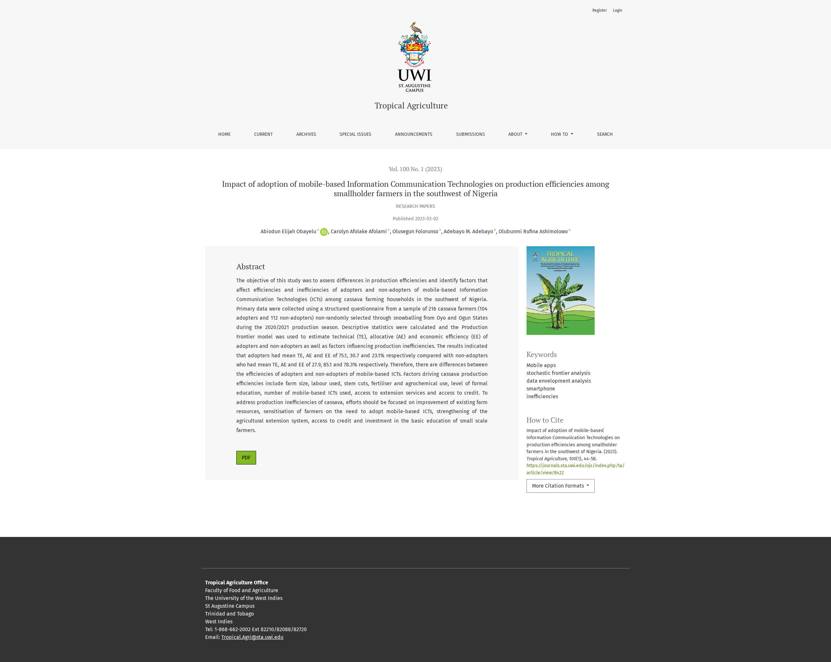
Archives (306, 134)
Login (617, 10)
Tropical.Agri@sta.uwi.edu (252, 637)
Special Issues (355, 134)
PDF (246, 457)
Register (599, 10)
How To (560, 134)
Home (224, 134)
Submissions (470, 134)
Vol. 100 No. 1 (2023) (415, 169)
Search (605, 134)
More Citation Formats (558, 486)
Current (263, 134)
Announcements (413, 134)
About (516, 134)
